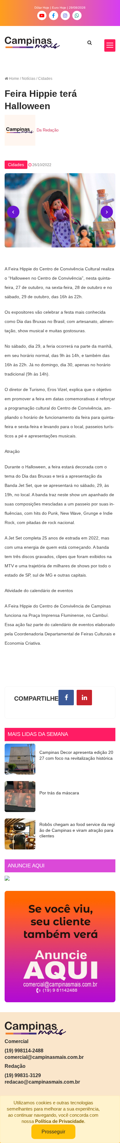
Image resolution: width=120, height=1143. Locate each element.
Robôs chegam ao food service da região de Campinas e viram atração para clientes (77, 830)
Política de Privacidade (59, 1121)
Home (14, 78)
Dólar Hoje (41, 7)
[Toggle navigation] (109, 45)
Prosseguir (53, 1131)
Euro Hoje (59, 7)
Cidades (16, 164)
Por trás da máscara (59, 792)
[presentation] (13, 212)
